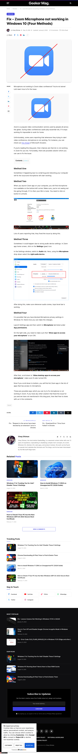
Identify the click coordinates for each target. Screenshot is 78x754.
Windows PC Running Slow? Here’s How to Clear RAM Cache (39, 667)
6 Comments (54, 30)
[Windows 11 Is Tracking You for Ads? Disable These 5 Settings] (22, 469)
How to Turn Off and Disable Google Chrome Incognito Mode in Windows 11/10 (43, 630)
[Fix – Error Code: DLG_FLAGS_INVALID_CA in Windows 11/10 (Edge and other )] (11, 641)
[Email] (8, 111)
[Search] (70, 3)
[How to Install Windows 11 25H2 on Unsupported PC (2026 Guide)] (55, 469)
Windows (11, 14)
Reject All (19, 745)
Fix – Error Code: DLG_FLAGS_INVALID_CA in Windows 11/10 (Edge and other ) (44, 639)
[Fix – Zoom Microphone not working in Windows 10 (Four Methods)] (39, 61)
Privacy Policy (51, 713)
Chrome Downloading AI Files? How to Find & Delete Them (38, 555)
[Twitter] (8, 96)
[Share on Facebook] (14, 35)
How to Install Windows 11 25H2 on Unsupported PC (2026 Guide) (53, 484)
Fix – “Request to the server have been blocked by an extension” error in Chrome (22, 425)
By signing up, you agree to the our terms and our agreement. (40, 713)
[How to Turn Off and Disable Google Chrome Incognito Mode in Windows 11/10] (11, 631)
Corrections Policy (37, 737)
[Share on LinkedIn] (23, 35)
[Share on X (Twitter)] (17, 35)
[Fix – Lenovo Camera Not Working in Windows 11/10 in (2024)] (11, 621)
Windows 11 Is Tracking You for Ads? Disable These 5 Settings (20, 484)
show (25, 160)
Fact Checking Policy (39, 740)
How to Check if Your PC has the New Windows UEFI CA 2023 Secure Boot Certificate (21, 517)
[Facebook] (8, 91)
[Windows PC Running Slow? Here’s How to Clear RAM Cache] (11, 669)
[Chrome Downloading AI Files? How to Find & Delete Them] (11, 557)
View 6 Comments (39, 529)
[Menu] (8, 3)
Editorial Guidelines (56, 737)
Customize (8, 745)
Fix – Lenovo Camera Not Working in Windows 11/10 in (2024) (39, 619)
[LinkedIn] (8, 101)
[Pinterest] (8, 106)
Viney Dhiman (16, 30)
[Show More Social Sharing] (27, 35)
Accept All (29, 745)
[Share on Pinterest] (20, 35)
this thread (26, 143)
